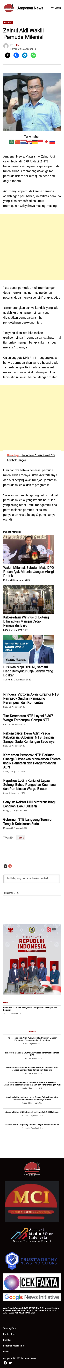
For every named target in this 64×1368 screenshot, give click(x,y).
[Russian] (52, 141)
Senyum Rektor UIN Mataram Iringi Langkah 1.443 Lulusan (29, 804)
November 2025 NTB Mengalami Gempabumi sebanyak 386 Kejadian (30, 1008)
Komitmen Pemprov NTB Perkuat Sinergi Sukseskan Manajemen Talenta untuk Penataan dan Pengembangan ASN (32, 761)
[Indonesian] (41, 141)
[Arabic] (12, 141)
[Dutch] (23, 141)
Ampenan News (30, 8)
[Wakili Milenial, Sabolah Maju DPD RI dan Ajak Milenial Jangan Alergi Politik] (28, 549)
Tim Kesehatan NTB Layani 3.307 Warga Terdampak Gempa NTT (28, 718)
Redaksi (7, 1340)
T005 (16, 45)
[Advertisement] (32, 247)
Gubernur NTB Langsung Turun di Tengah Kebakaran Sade (27, 821)
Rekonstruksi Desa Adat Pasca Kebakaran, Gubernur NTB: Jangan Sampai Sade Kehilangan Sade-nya (28, 737)
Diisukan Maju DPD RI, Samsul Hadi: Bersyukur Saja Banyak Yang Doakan (28, 671)
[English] (29, 141)
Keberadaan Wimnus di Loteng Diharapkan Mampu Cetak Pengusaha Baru (26, 621)
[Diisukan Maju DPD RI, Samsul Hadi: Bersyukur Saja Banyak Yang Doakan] (28, 649)
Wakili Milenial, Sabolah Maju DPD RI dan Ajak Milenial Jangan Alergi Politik (28, 572)
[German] (35, 141)
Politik (8, 22)
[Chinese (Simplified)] (17, 141)
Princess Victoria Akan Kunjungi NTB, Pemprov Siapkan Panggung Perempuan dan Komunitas (31, 698)
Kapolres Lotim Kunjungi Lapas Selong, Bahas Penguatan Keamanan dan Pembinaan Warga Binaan (30, 785)
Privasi (6, 1351)
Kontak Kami (9, 1334)
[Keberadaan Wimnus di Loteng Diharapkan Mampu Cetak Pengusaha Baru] (28, 599)
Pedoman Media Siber (13, 1345)
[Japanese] (46, 141)
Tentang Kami (9, 1328)
